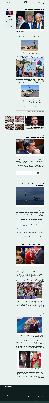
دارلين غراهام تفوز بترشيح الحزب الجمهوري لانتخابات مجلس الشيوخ (9, 16)
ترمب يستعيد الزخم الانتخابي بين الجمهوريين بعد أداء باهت (31, 244)
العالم (43, 7)
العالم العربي (43, 390)
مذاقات (19, 390)
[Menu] (43, 3)
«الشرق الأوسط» (40, 31)
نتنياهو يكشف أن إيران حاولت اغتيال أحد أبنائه (19, 122)
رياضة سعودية (43, 396)
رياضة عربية (43, 397)
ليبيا (32, 111)
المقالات (36, 390)
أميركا (34, 111)
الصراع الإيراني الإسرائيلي (38, 111)
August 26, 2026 (38, 227)
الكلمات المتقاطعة (29, 396)
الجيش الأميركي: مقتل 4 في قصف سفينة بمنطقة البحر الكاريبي (9, 23)
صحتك (26, 390)
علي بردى (41, 266)
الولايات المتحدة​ (39, 7)
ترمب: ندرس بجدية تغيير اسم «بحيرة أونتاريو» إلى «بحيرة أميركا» (9, 21)
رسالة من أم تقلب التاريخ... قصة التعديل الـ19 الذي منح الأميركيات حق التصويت (9, 26)
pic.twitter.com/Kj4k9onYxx (23, 225)
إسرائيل (29, 111)
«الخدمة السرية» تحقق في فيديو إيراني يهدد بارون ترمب (9, 19)
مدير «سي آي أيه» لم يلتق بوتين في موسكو (35, 137)
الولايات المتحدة (39, 390)
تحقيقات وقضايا (39, 397)
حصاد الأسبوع (39, 396)
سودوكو (29, 397)
